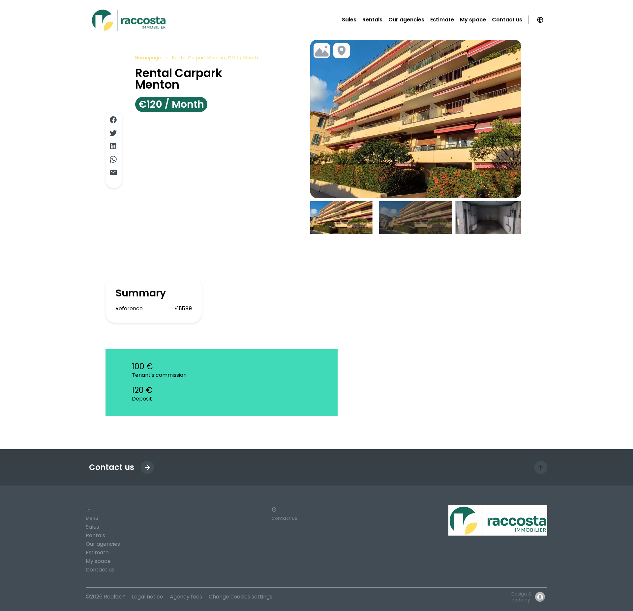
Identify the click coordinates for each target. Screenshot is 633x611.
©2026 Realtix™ (105, 596)
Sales (92, 527)
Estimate (97, 552)
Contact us (100, 569)
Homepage (148, 57)
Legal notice (147, 596)
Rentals (95, 535)
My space (98, 561)
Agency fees (186, 596)
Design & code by (521, 597)
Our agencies (103, 544)
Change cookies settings (240, 596)
